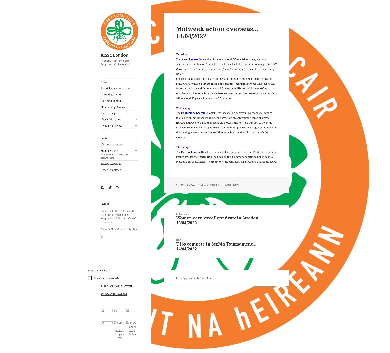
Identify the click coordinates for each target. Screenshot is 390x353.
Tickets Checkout (111, 163)
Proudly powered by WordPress (194, 278)
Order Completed (111, 170)
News (104, 82)
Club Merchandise (111, 144)
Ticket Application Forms (115, 88)
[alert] (119, 278)
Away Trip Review (111, 125)
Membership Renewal (113, 107)
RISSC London (114, 55)
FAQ (103, 132)
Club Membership (111, 100)
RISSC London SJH (210, 184)
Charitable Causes (111, 119)
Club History (108, 113)
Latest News (232, 184)
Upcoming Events (111, 94)
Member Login (114, 154)
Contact (105, 138)
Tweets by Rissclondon (114, 293)
